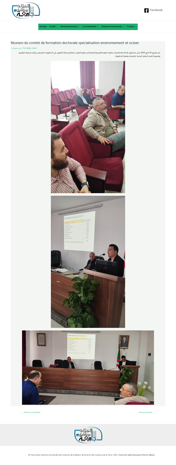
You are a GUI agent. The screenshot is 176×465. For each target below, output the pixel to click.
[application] (56, 27)
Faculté (52, 27)
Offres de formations (68, 27)
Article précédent (30, 413)
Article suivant (147, 413)
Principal (43, 27)
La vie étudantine (89, 27)
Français (130, 27)
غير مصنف (16, 48)
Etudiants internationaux (111, 27)
